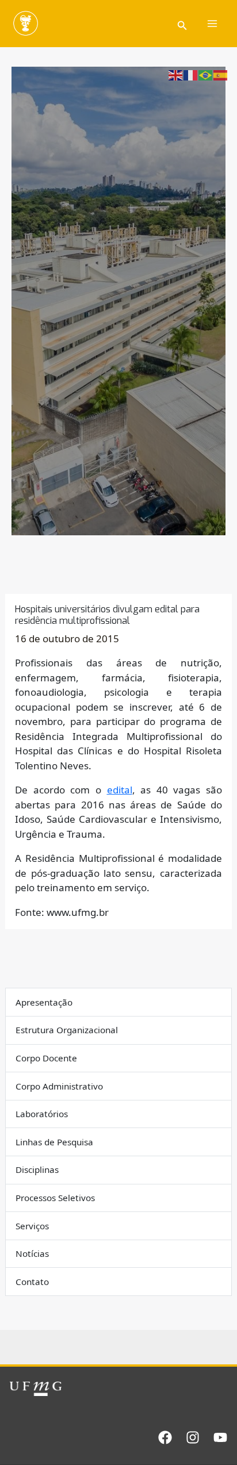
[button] (182, 24)
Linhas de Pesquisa (54, 1142)
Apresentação (44, 1002)
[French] (191, 74)
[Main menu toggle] (213, 23)
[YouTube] (220, 1437)
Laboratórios (42, 1113)
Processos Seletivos (55, 1197)
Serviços (32, 1226)
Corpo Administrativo (59, 1086)
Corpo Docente (46, 1058)
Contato (32, 1281)
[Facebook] (165, 1437)
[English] (176, 74)
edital (119, 789)
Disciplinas (37, 1169)
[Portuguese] (205, 74)
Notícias (32, 1253)
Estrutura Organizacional (67, 1030)
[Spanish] (220, 74)
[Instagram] (193, 1437)
